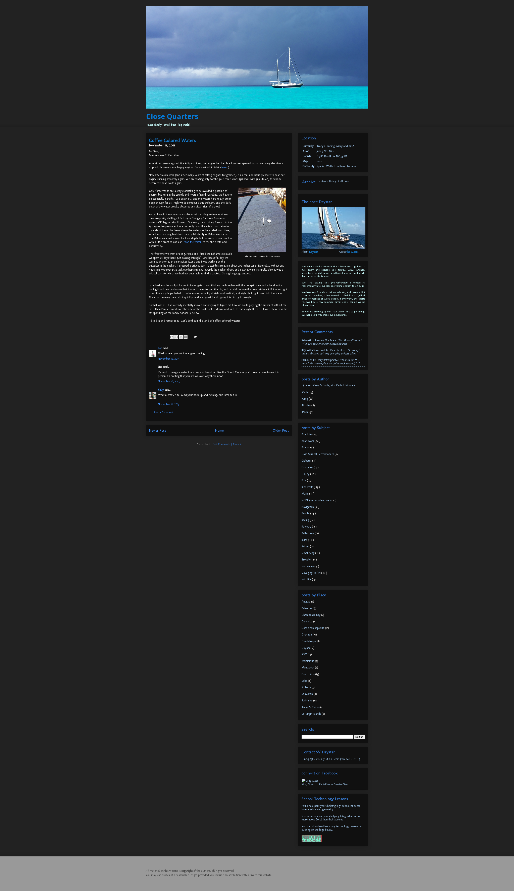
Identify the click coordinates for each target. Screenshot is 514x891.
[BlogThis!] (176, 337)
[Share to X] (181, 337)
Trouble (306, 559)
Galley (306, 474)
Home (219, 430)
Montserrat (308, 667)
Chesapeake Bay (311, 615)
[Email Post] (194, 337)
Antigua (306, 601)
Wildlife (307, 579)
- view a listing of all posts (334, 181)
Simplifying (308, 553)
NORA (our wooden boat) (316, 500)
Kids (304, 480)
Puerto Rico (308, 674)
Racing (306, 520)
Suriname (307, 700)
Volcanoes (308, 566)
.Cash (305, 392)
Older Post (281, 430)
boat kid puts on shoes (333, 350)
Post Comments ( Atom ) (227, 444)
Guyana (306, 648)
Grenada (307, 634)
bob (160, 348)
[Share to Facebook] (186, 337)
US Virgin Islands (312, 713)
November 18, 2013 (168, 404)
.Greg (305, 398)
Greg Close (307, 784)
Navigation (308, 507)
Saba (305, 681)
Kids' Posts (308, 487)
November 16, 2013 (168, 381)
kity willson (308, 350)
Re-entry (307, 526)
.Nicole (306, 405)
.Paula (305, 412)
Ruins (305, 540)
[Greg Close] (310, 780)
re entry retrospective (326, 360)
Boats (305, 447)
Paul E (305, 360)
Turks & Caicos (311, 707)
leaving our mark (325, 340)
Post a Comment (163, 412)
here (224, 167)
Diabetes (307, 460)
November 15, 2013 (168, 358)
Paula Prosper (326, 784)
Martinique (308, 661)
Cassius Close (341, 784)
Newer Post (157, 430)
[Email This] (172, 337)
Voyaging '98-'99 (311, 573)
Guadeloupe (309, 641)
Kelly (161, 389)
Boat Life (307, 434)
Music (305, 493)
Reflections (308, 533)
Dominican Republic (313, 628)
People (306, 513)
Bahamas (307, 608)
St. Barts (307, 687)
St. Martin (308, 694)
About (310, 252)
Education (308, 467)
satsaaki (306, 340)
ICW (305, 654)
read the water (192, 242)
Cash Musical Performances (318, 454)
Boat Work (308, 441)
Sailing (306, 546)
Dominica (307, 621)
